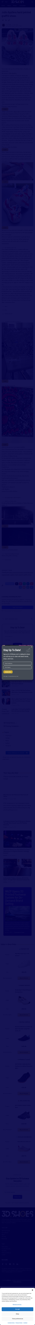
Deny (17, 1314)
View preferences (17, 1318)
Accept (17, 1309)
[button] (32, 1290)
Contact (25, 1322)
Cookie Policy (11, 1322)
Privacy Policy (19, 1322)
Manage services (17, 1304)
